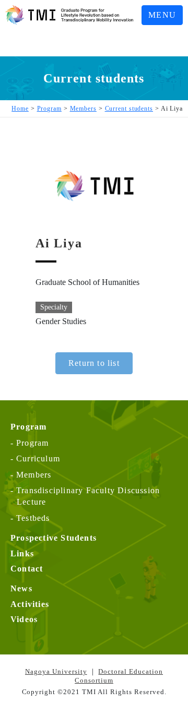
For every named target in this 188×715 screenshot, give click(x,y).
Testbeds (33, 518)
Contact (26, 568)
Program (32, 442)
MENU (162, 14)
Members (33, 474)
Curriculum (38, 458)
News (21, 588)
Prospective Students (53, 537)
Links (22, 553)
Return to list (94, 363)
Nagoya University (56, 671)
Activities (29, 604)
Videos (24, 619)
